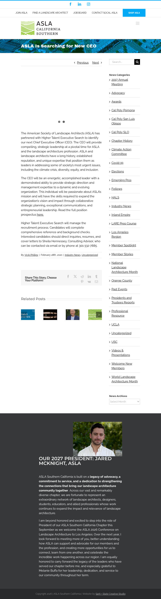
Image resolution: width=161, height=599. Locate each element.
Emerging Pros (121, 180)
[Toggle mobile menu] (138, 23)
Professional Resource (120, 313)
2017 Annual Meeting (120, 82)
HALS (115, 197)
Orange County (122, 280)
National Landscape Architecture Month (125, 267)
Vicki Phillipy (31, 255)
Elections (118, 171)
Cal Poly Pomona (123, 110)
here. (40, 214)
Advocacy (118, 93)
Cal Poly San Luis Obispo (123, 121)
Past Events (119, 289)
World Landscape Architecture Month (125, 379)
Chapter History (122, 141)
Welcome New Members (122, 366)
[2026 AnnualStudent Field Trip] (95, 311)
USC (114, 342)
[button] (24, 315)
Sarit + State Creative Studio (110, 594)
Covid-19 (117, 163)
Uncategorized (90, 255)
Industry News (72, 255)
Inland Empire (121, 215)
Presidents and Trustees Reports (123, 300)
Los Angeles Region (120, 234)
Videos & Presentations (121, 353)
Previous (83, 62)
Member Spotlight (124, 245)
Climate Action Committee (121, 152)
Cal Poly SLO (120, 132)
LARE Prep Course (124, 223)
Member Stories (122, 254)
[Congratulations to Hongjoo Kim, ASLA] (73, 311)
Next (95, 62)
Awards (116, 101)
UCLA (115, 324)
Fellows (117, 189)
